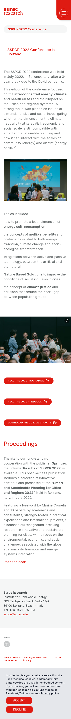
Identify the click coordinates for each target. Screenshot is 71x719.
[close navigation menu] (65, 135)
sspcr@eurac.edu (16, 614)
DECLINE (19, 709)
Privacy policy (50, 693)
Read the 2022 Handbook (25, 401)
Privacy (27, 660)
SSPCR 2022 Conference (27, 29)
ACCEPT (19, 700)
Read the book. (15, 562)
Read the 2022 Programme (26, 380)
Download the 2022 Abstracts (30, 422)
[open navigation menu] (63, 13)
